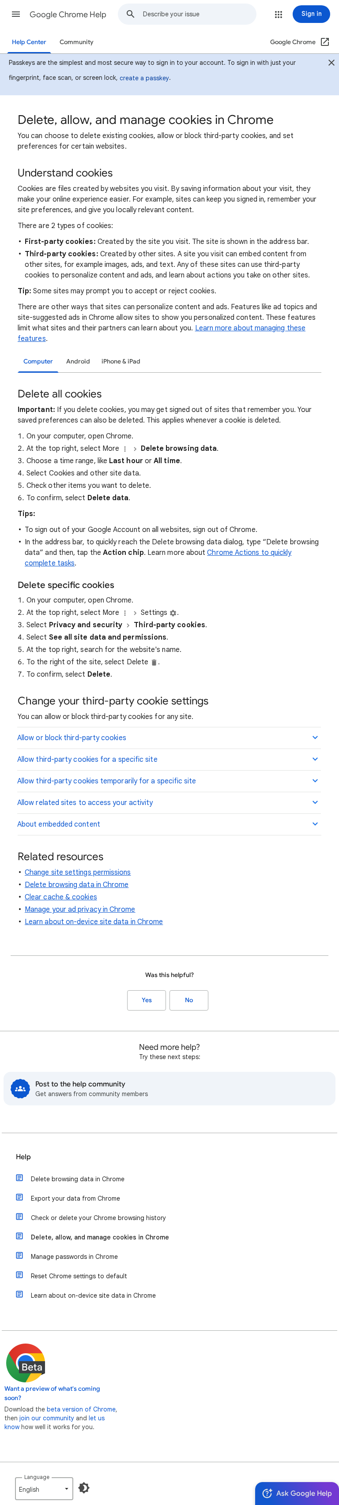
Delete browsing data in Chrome (76, 884)
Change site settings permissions (78, 872)
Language (36, 1477)
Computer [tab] (38, 361)
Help (23, 1157)
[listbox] (44, 1488)
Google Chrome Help (68, 14)
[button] (15, 14)
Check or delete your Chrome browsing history (98, 1218)
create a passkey (144, 78)
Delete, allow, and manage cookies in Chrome (100, 1237)
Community (77, 42)
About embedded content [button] (58, 824)
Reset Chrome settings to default (79, 1276)
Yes (147, 1000)
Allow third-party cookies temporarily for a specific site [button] (106, 781)
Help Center (29, 42)
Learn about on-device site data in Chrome (94, 921)
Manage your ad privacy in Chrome (80, 909)
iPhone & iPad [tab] (121, 361)
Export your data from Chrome (75, 1198)
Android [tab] (78, 361)
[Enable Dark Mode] (83, 1487)
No (189, 1000)
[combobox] (199, 14)
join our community (46, 1418)
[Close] (331, 64)
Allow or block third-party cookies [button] (71, 738)
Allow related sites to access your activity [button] (85, 802)
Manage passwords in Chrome (74, 1257)
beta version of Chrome (81, 1409)
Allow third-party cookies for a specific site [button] (87, 759)
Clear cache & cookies (61, 897)
